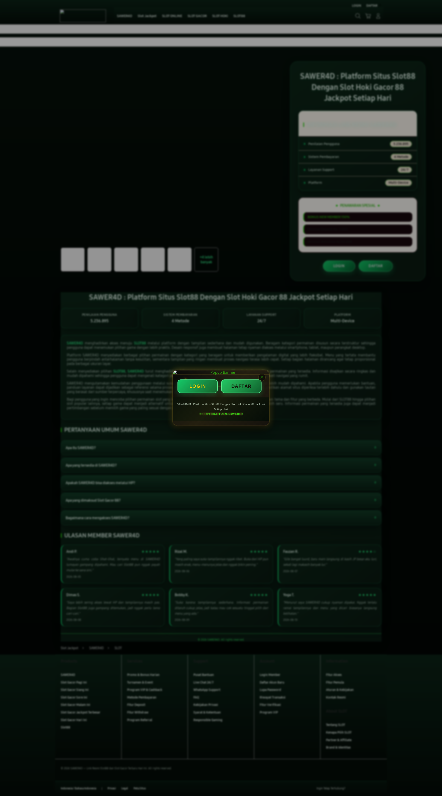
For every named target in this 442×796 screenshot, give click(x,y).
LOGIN (197, 386)
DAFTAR (241, 386)
